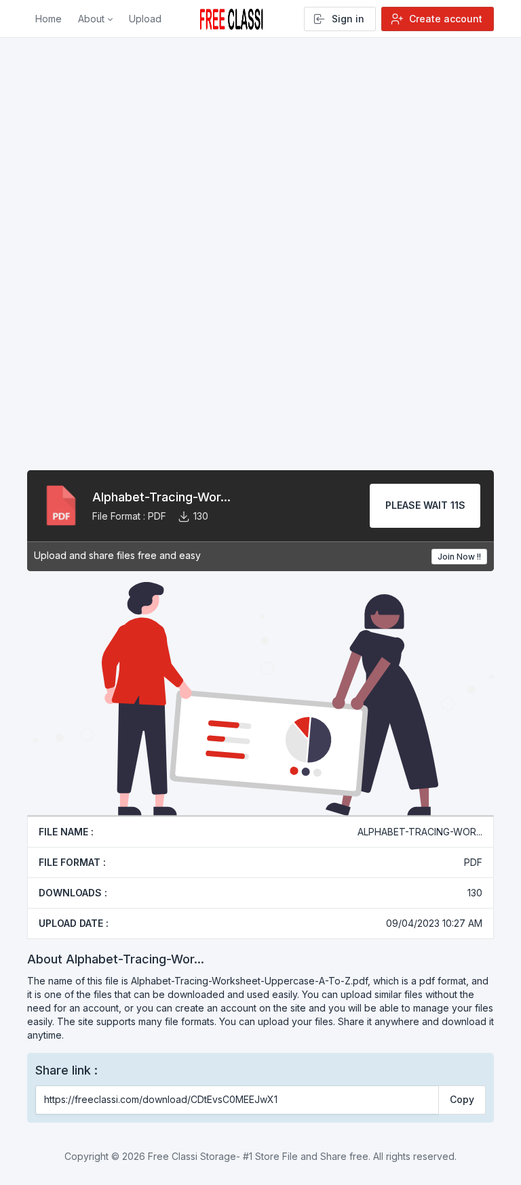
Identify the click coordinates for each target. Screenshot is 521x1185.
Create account (445, 18)
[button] (95, 19)
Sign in (348, 18)
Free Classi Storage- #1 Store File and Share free (258, 1156)
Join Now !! (459, 557)
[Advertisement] (260, 202)
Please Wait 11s (425, 505)
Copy (462, 1099)
